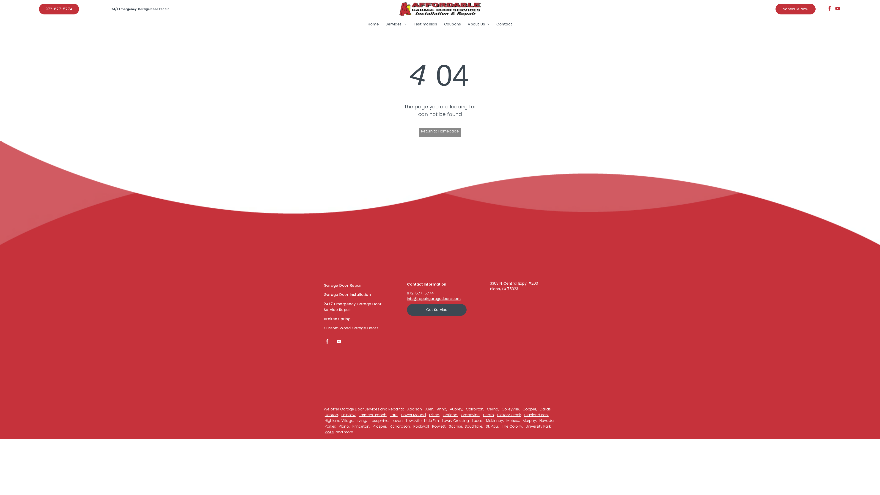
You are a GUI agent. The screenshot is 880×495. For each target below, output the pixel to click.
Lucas (477, 420)
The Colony (512, 426)
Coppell (529, 409)
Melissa (512, 420)
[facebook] (829, 9)
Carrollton (475, 409)
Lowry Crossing (455, 420)
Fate (394, 415)
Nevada (546, 420)
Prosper (379, 426)
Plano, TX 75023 (504, 289)
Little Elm (431, 420)
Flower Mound (413, 415)
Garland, (450, 415)
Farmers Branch (372, 415)
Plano (344, 426)
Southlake (473, 426)
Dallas (545, 409)
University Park (538, 426)
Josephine (379, 420)
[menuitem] (373, 24)
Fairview (348, 415)
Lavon (397, 420)
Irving (361, 420)
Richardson (400, 426)
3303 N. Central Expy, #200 (514, 283)
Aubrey (456, 409)
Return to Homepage (440, 131)
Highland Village (339, 420)
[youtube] (837, 9)
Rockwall (421, 426)
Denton (331, 415)
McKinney (494, 420)
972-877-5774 (420, 293)
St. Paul (492, 426)
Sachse (455, 426)
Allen (429, 409)
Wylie (329, 432)
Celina (492, 409)
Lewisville (414, 420)
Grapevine (470, 415)
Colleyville (510, 409)
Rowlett (439, 426)
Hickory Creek (509, 415)
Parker (330, 426)
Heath (488, 415)
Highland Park (536, 415)
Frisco (434, 415)
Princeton (360, 426)
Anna (441, 409)
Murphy (529, 420)
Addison (414, 409)
